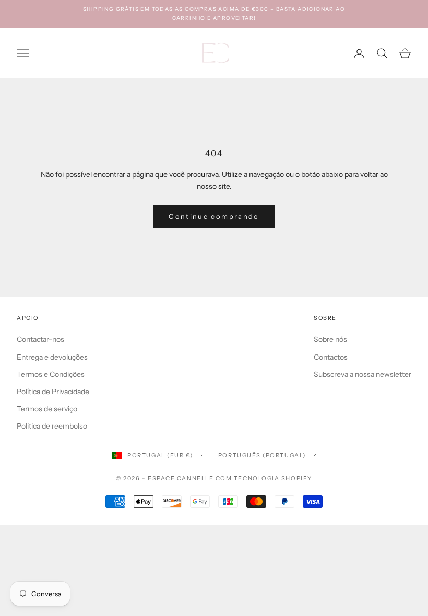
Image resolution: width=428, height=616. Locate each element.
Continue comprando (214, 216)
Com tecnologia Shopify (264, 478)
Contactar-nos (40, 339)
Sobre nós (330, 339)
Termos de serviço (47, 408)
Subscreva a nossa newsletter (362, 374)
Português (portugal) (262, 455)
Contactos (331, 357)
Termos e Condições (51, 374)
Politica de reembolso (52, 426)
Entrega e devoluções (52, 357)
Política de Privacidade (53, 391)
